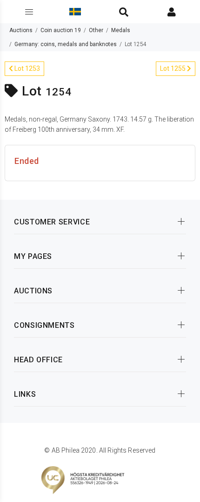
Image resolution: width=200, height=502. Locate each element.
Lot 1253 (26, 68)
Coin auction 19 (60, 30)
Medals (120, 30)
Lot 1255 (173, 68)
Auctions (21, 30)
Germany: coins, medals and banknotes (65, 44)
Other (96, 30)
